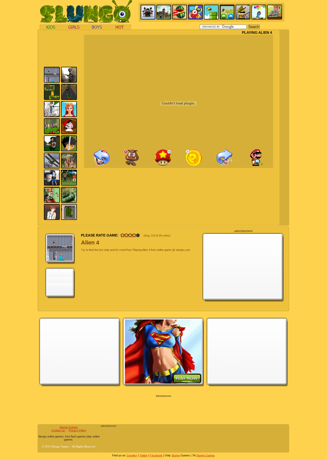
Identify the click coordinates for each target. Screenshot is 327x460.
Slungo (175, 455)
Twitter (143, 455)
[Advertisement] (243, 267)
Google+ (132, 455)
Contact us (58, 430)
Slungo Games (69, 427)
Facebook (156, 455)
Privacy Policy (77, 430)
